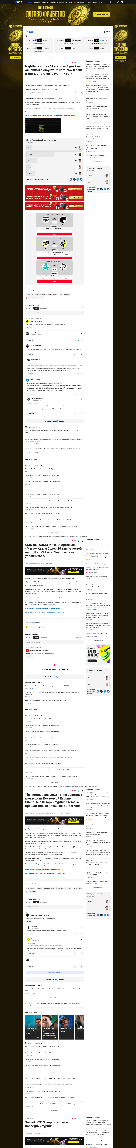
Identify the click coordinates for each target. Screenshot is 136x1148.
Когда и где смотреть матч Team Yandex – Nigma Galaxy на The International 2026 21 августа (50, 501)
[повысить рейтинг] (75, 340)
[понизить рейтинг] (82, 340)
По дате (28, 308)
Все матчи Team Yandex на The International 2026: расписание (42, 481)
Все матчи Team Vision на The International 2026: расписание (42, 469)
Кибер (26, 57)
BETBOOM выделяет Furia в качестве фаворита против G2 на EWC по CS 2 (46, 700)
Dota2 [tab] (31, 31)
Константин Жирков (36, 959)
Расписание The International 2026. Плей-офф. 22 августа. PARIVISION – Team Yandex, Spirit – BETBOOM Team (98, 147)
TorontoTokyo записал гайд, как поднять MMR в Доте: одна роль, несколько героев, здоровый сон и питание (53, 449)
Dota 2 (30, 57)
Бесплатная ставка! (36, 321)
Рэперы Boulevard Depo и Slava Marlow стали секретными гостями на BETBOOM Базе (49, 686)
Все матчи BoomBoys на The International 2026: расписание (42, 475)
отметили (55, 108)
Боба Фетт (34, 926)
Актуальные (43, 308)
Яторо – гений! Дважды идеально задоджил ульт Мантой (42, 608)
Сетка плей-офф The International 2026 (96, 155)
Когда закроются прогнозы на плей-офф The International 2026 (43, 513)
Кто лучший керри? (95, 168)
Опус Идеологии (35, 379)
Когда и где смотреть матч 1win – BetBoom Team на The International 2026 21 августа (48, 507)
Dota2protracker (34, 290)
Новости (34, 57)
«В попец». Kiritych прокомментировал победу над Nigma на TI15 (96, 107)
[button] (82, 333)
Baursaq (33, 939)
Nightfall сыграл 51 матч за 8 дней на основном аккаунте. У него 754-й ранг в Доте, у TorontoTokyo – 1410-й (59, 57)
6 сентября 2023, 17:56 (36, 347)
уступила (73, 828)
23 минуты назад (35, 928)
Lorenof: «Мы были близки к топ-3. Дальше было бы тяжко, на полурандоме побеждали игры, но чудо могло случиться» (98, 66)
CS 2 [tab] (27, 31)
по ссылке (49, 599)
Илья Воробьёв (36, 622)
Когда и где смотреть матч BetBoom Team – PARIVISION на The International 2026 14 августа (51, 526)
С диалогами (78, 308)
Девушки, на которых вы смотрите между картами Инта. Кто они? (45, 612)
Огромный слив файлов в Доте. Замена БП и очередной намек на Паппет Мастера (50, 115)
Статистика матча (39, 43)
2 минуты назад (35, 940)
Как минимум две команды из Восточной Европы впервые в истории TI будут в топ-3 (49, 997)
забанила (37, 102)
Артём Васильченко (37, 288)
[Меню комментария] (82, 333)
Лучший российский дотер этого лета (42, 140)
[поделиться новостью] (82, 62)
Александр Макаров (37, 398)
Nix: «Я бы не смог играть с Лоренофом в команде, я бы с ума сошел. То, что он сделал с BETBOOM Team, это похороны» (97, 76)
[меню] (25, 2)
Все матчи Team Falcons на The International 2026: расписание (42, 488)
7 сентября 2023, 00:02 (36, 381)
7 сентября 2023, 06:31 (36, 400)
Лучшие (36, 308)
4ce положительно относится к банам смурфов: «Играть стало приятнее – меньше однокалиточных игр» (53, 431)
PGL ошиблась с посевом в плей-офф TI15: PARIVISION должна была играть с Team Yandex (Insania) (53, 1003)
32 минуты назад (35, 960)
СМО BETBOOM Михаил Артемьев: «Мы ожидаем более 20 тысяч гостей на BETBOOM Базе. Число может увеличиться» (62, 536)
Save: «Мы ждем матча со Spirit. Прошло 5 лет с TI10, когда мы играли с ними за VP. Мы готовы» (98, 116)
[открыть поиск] (110, 2)
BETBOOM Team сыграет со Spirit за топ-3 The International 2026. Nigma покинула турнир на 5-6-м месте (97, 136)
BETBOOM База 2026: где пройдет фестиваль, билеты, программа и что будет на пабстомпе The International (52, 693)
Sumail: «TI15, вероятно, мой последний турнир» (96, 99)
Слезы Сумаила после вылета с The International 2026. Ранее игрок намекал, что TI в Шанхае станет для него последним (98, 126)
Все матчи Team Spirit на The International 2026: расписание (42, 494)
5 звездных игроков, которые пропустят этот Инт (40, 112)
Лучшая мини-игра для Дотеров (39, 650)
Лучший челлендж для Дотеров (39, 915)
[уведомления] (114, 2)
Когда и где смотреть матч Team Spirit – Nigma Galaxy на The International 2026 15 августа (50, 520)
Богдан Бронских (36, 333)
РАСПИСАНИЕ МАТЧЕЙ (30, 27)
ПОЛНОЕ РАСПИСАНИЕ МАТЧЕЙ (68, 55)
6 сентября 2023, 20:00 (36, 334)
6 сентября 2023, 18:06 (36, 361)
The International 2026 (31, 602)
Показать (80, 365)
